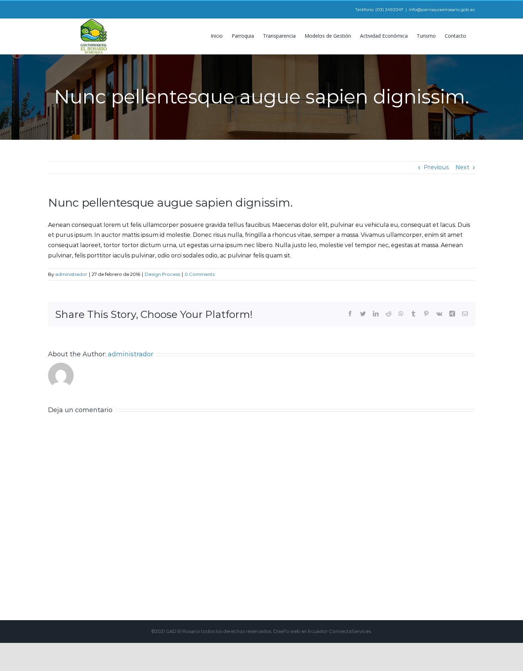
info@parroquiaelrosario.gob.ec (442, 9)
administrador (71, 274)
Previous (436, 167)
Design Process (162, 274)
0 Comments (200, 274)
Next (462, 167)
